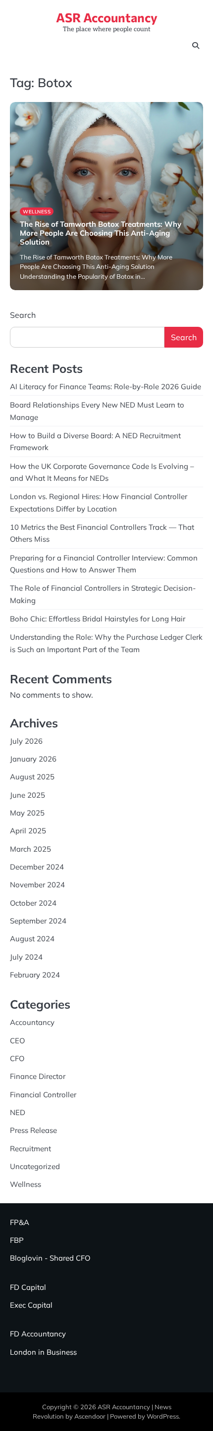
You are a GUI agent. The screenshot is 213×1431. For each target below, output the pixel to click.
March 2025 (30, 849)
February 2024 (35, 974)
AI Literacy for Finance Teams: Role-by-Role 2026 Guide (105, 386)
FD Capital (28, 1287)
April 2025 (28, 830)
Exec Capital (31, 1305)
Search (23, 315)
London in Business (43, 1352)
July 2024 (26, 957)
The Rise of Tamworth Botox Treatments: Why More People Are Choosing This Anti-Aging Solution (100, 233)
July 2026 (26, 741)
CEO (17, 1040)
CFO (17, 1058)
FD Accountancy (38, 1333)
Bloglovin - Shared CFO (50, 1258)
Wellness (37, 211)
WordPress (163, 1416)
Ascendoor (90, 1416)
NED (17, 1112)
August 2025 (32, 776)
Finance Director (37, 1076)
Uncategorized (35, 1166)
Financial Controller (43, 1094)
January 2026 (33, 759)
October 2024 (33, 903)
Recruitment (30, 1148)
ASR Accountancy (107, 17)
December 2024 (37, 866)
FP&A (19, 1222)
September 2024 (38, 920)
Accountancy (32, 1022)
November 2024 (37, 884)
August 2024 (32, 938)
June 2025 (27, 795)
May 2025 (27, 813)
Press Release (33, 1130)
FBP (17, 1240)
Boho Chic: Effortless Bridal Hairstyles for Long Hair (97, 618)
